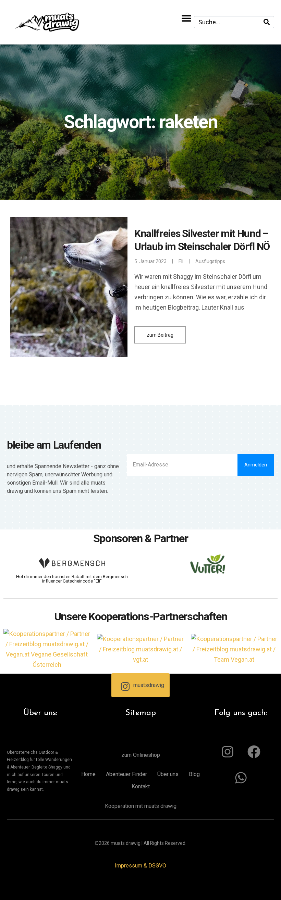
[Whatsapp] (241, 778)
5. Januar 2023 (150, 261)
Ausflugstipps (210, 261)
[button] (186, 18)
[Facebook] (254, 752)
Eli (181, 261)
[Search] (266, 22)
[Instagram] (228, 752)
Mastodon (9, 889)
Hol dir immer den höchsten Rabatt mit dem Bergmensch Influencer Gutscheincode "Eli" (72, 579)
